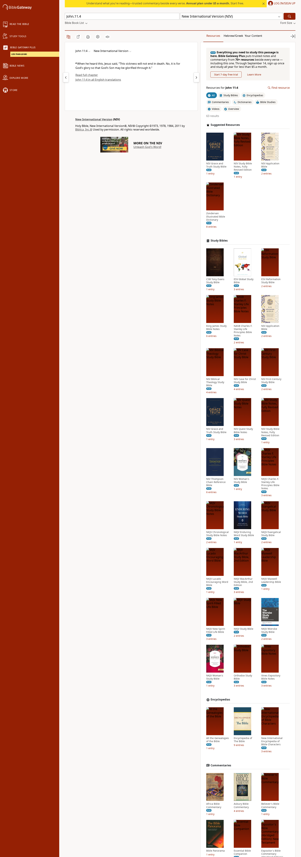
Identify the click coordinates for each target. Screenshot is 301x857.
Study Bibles (219, 240)
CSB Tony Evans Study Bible (215, 281)
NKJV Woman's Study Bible (214, 677)
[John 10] (66, 77)
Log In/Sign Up (284, 3)
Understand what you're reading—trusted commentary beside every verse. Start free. (165, 3)
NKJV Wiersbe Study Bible (269, 630)
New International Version (93, 119)
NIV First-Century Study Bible (271, 381)
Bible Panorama (215, 850)
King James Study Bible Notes (216, 327)
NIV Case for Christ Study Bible (245, 381)
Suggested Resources (225, 125)
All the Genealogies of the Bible (217, 740)
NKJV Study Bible (243, 628)
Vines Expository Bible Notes (270, 677)
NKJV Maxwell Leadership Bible (271, 580)
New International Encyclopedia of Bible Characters (272, 741)
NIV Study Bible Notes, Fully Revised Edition (243, 166)
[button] (281, 3)
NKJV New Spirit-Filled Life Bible (216, 630)
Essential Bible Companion (242, 852)
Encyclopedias (220, 699)
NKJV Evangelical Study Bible (271, 534)
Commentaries (221, 765)
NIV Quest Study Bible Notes (243, 430)
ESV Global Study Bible (243, 281)
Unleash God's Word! (147, 147)
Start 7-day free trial (226, 74)
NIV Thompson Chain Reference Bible (216, 482)
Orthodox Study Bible (243, 677)
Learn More (254, 74)
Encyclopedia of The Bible (243, 740)
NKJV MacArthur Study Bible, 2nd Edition (243, 582)
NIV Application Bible (270, 165)
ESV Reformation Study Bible (271, 281)
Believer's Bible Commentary (270, 805)
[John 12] (196, 77)
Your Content (253, 36)
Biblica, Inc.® (83, 129)
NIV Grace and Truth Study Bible (216, 165)
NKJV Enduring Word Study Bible (244, 534)
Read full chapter (86, 75)
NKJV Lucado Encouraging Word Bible (217, 582)
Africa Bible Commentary (213, 805)
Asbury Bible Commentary (241, 805)
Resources (213, 36)
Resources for (222, 88)
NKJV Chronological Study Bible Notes (217, 534)
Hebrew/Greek (233, 36)
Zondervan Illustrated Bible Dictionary (215, 216)
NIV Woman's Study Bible (241, 480)
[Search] (289, 16)
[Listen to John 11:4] (107, 37)
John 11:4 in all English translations (98, 80)
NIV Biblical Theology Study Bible (215, 382)
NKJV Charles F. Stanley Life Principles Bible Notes (270, 483)
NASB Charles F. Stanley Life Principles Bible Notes (243, 330)
